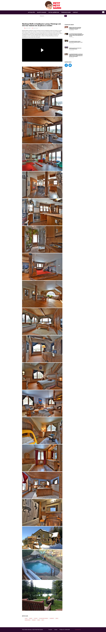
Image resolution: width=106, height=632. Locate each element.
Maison (57, 618)
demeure (30, 618)
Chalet (26, 618)
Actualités (31, 12)
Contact (75, 12)
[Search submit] (65, 16)
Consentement (78, 629)
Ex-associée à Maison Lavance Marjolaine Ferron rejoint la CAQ (75, 42)
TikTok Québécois (53, 12)
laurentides (52, 618)
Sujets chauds (41, 12)
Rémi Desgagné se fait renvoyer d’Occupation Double (75, 48)
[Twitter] (70, 65)
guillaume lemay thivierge (43, 618)
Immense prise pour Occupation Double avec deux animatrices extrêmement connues (75, 28)
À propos (50, 629)
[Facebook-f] (66, 65)
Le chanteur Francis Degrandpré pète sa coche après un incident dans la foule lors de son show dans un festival (76, 35)
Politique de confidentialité (64, 629)
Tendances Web (66, 12)
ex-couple (35, 618)
